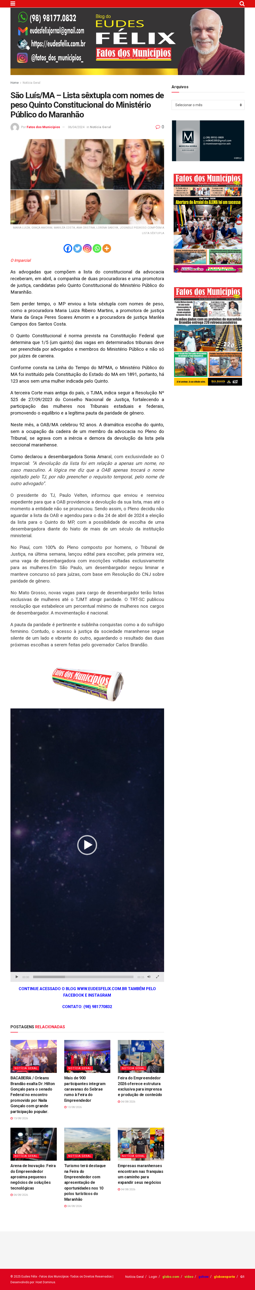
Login (153, 1277)
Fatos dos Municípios (43, 127)
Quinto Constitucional (89, 285)
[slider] (83, 977)
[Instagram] (87, 248)
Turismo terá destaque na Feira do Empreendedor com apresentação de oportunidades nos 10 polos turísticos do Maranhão (85, 1182)
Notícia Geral (31, 83)
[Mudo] (148, 976)
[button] (87, 845)
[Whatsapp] (97, 248)
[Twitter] (77, 248)
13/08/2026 (20, 1118)
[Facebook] (68, 248)
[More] (106, 248)
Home (14, 83)
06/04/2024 (76, 127)
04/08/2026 (127, 1101)
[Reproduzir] (16, 976)
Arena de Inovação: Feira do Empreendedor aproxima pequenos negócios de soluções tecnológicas (33, 1177)
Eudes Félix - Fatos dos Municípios (45, 1276)
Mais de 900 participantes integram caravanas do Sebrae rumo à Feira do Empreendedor (85, 1089)
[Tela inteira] (157, 976)
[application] (87, 845)
